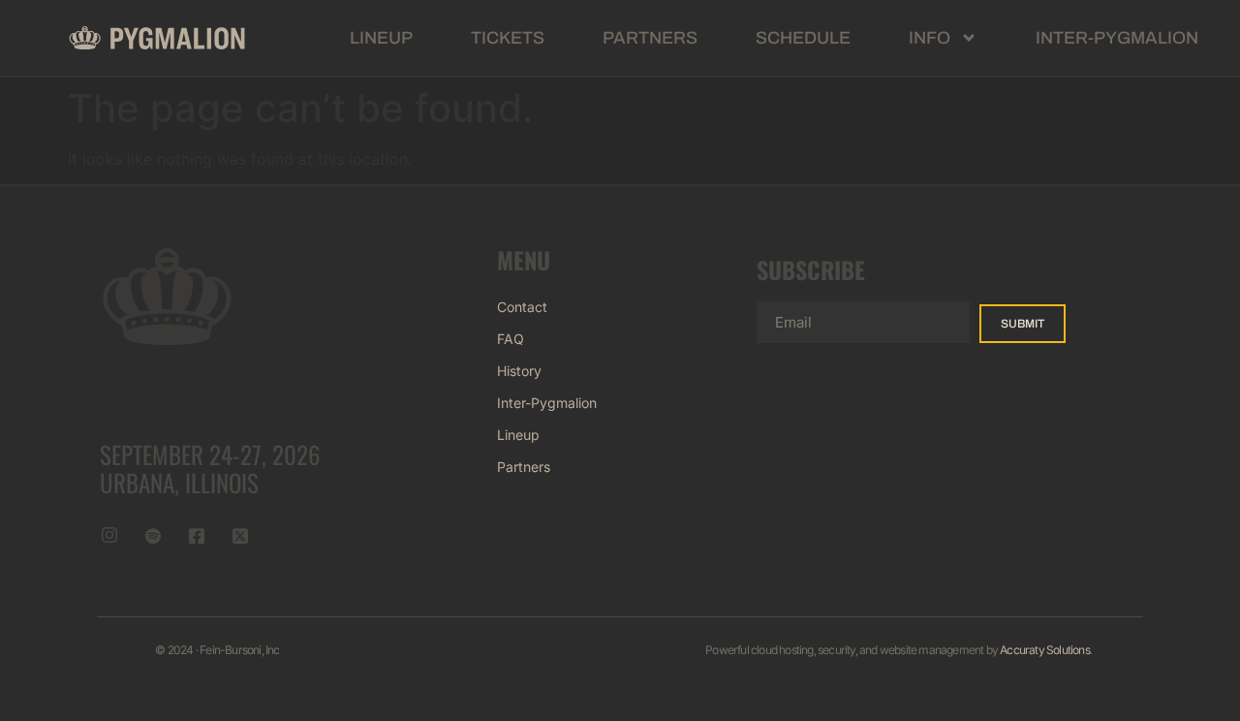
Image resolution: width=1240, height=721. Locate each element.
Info (929, 37)
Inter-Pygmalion (1117, 37)
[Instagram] (109, 534)
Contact (522, 306)
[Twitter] (240, 534)
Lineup (381, 37)
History (519, 370)
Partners (650, 37)
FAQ (510, 338)
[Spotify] (153, 534)
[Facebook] (196, 534)
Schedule (803, 37)
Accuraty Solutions (1045, 650)
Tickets (507, 37)
